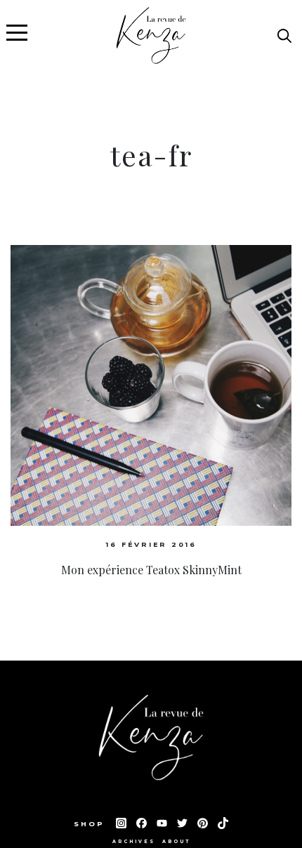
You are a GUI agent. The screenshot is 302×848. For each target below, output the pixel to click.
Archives (133, 841)
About (176, 841)
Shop (91, 824)
